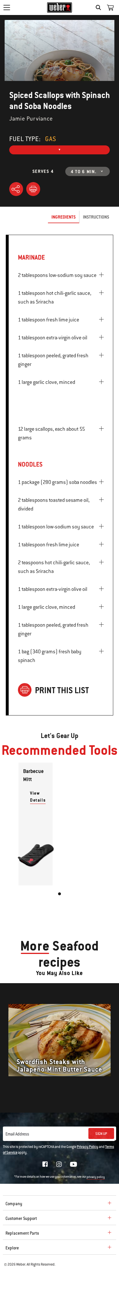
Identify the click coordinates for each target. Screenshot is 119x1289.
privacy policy (96, 1177)
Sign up (101, 1133)
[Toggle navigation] (6, 7)
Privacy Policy (87, 1146)
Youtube (73, 1164)
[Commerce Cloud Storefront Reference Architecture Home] (59, 7)
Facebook (45, 1164)
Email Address (17, 1134)
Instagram (58, 1164)
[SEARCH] (100, 7)
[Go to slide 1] (59, 893)
